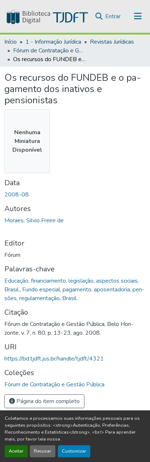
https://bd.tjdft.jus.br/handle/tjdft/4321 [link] (54, 359)
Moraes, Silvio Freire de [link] (34, 220)
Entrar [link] (113, 16)
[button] (46, 16)
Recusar (42, 451)
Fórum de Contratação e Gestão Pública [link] (49, 51)
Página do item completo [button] (47, 401)
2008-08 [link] (16, 195)
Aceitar (16, 451)
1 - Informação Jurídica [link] (53, 42)
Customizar (74, 451)
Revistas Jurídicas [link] (112, 42)
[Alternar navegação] (138, 16)
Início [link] (10, 42)
